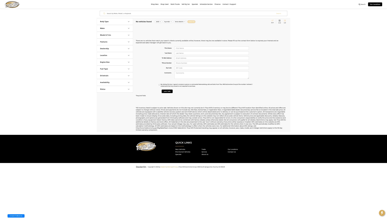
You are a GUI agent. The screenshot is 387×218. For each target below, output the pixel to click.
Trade (204, 149)
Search (278, 13)
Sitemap (169, 167)
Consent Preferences (16, 216)
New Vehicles (180, 149)
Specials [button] (195, 4)
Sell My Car (186, 4)
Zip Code (169, 68)
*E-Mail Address (167, 58)
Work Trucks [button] (175, 4)
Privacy (175, 167)
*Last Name (168, 53)
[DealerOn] (141, 167)
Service (204, 152)
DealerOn (163, 167)
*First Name (168, 48)
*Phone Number (167, 63)
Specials (178, 154)
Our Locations (375, 4)
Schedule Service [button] (206, 4)
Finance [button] (218, 4)
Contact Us (232, 152)
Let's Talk (167, 91)
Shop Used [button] (165, 4)
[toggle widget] (382, 213)
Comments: (168, 73)
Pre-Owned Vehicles (182, 152)
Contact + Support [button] (229, 4)
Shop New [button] (155, 4)
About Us (205, 154)
